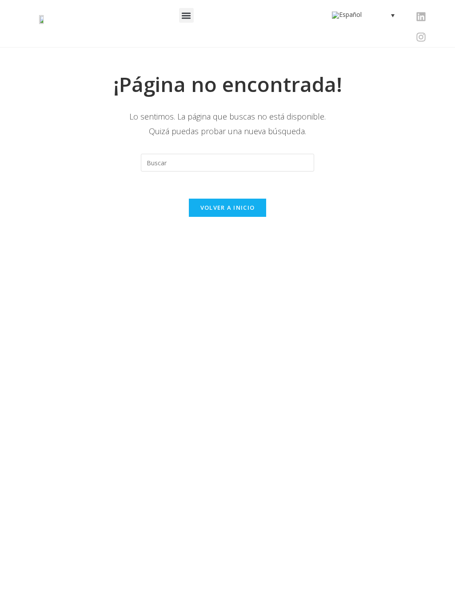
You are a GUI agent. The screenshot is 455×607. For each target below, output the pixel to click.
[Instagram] (421, 37)
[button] (186, 15)
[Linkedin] (421, 16)
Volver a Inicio (227, 208)
